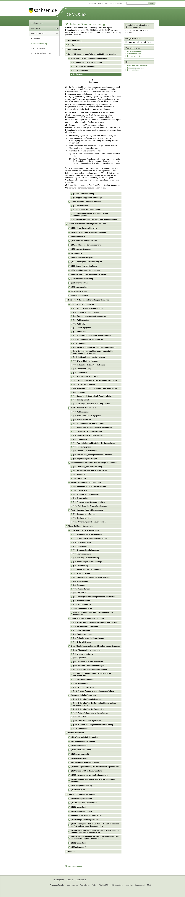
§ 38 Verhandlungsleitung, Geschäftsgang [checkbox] (89, 365)
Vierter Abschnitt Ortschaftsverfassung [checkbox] (86, 482)
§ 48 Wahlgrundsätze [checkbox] (81, 412)
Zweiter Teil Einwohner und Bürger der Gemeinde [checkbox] (87, 224)
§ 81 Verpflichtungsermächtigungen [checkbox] (86, 569)
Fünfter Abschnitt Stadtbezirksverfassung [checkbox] (87, 510)
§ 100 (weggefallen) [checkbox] (80, 683)
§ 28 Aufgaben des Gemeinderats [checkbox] (86, 312)
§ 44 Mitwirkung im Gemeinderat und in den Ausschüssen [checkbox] (95, 388)
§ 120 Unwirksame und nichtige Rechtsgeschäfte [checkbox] (89, 775)
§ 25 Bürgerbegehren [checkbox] (79, 291)
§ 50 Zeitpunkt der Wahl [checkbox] (82, 420)
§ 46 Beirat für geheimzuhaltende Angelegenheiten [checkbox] (92, 396)
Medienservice (72, 885)
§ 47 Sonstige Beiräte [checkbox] (81, 400)
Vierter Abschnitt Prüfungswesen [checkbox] (83, 695)
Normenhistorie (39, 48)
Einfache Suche (38, 34)
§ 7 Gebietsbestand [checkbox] (80, 206)
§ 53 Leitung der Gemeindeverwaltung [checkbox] (87, 431)
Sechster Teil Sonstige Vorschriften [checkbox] (81, 794)
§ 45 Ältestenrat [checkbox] (79, 392)
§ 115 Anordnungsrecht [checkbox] (80, 754)
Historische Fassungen (42, 53)
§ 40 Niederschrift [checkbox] (80, 373)
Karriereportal (140, 885)
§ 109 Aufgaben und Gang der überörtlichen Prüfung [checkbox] (93, 725)
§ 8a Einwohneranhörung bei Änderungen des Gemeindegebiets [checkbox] (90, 215)
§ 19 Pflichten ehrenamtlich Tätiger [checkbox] (84, 266)
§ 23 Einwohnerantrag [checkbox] (79, 283)
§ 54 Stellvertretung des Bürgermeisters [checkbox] (88, 435)
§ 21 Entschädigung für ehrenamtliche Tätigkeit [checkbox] (89, 274)
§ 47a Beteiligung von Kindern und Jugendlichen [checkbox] (91, 404)
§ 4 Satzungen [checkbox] (78, 74)
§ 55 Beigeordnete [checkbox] (80, 439)
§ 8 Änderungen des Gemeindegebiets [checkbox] (88, 210)
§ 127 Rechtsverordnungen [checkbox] (81, 811)
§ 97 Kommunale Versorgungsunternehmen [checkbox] (90, 670)
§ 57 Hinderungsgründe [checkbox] (82, 447)
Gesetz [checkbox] (71, 45)
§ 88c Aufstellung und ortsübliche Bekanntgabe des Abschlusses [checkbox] (93, 613)
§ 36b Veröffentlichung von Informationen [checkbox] (89, 357)
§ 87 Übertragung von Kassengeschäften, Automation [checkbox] (94, 597)
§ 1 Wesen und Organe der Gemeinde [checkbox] (87, 63)
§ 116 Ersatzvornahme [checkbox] (79, 758)
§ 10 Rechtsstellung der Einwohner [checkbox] (84, 228)
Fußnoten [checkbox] (71, 851)
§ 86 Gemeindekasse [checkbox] (81, 593)
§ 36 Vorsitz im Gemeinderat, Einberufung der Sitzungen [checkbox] (94, 347)
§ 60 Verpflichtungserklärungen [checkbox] (85, 459)
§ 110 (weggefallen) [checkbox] (80, 728)
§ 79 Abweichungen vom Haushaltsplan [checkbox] (88, 562)
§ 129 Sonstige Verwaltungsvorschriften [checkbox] (86, 820)
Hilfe (140, 56)
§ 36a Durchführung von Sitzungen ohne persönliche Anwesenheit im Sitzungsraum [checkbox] (93, 352)
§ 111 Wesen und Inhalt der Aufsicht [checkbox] (84, 737)
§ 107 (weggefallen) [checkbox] (80, 717)
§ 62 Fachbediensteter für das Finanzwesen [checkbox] (90, 471)
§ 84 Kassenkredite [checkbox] (80, 581)
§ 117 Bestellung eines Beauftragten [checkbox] (85, 762)
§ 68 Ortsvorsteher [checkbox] (80, 498)
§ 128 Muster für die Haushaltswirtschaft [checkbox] (86, 815)
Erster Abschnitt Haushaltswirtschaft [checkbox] (85, 530)
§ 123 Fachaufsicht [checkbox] (78, 790)
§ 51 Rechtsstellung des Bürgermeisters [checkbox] (88, 424)
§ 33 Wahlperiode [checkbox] (79, 332)
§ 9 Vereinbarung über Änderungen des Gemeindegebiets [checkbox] (95, 220)
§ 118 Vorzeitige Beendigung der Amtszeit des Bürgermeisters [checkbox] (95, 767)
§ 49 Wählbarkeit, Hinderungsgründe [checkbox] (87, 416)
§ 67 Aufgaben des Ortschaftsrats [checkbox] (86, 494)
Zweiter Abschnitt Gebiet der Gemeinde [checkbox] (86, 202)
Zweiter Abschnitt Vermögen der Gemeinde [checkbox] (87, 618)
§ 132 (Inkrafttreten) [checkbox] (78, 847)
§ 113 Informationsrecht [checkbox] (80, 746)
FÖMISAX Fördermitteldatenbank (111, 885)
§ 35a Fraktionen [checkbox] (79, 343)
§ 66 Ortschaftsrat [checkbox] (80, 490)
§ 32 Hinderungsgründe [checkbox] (82, 328)
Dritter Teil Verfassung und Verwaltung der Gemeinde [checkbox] (88, 300)
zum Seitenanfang (74, 866)
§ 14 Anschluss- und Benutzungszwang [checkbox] (86, 245)
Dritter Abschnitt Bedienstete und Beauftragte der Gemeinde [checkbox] (94, 463)
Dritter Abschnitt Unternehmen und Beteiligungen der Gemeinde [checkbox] (95, 646)
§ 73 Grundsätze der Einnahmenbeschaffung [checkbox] (90, 538)
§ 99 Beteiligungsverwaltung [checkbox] (84, 679)
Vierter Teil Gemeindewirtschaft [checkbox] (80, 526)
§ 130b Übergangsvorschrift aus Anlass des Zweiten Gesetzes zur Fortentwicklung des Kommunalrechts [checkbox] (95, 838)
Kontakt (100, 3)
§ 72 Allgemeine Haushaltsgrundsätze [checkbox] (87, 534)
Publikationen (85, 885)
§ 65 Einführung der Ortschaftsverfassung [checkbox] (89, 486)
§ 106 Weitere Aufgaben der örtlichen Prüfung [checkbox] (90, 713)
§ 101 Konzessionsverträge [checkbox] (83, 687)
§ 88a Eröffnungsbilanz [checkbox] (82, 605)
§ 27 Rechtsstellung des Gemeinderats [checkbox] (88, 308)
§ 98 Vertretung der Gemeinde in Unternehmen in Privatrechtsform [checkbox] (92, 675)
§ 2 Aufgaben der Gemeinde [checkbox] (84, 66)
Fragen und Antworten (135, 68)
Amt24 (94, 885)
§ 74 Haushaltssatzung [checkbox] (82, 542)
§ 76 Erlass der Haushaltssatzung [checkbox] (86, 550)
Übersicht (92, 3)
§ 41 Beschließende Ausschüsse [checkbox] (85, 376)
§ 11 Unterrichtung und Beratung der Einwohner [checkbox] (89, 232)
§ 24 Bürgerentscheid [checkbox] (79, 287)
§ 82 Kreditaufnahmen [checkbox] (81, 573)
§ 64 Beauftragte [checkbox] (79, 478)
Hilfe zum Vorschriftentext (137, 65)
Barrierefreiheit (133, 70)
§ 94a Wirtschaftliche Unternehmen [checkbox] (86, 650)
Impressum (109, 3)
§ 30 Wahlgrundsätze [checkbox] (81, 320)
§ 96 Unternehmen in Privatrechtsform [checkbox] (88, 662)
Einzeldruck (132, 56)
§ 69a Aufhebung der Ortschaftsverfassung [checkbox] (90, 506)
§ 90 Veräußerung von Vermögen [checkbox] (85, 626)
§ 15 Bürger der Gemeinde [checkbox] (81, 249)
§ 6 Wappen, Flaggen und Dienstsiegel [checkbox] (87, 198)
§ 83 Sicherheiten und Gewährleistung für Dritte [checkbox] (91, 577)
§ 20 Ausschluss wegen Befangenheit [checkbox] (85, 270)
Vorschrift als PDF (134, 54)
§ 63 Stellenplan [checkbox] (79, 474)
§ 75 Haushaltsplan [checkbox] (80, 546)
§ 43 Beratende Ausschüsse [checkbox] (84, 384)
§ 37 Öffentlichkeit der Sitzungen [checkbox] (85, 361)
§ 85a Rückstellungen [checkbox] (81, 589)
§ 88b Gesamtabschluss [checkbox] (82, 608)
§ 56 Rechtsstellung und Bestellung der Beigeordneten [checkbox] (94, 443)
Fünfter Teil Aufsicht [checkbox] (76, 733)
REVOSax (76, 14)
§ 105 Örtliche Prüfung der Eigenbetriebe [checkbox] (88, 709)
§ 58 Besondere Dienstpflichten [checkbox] (85, 451)
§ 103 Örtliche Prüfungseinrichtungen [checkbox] (87, 699)
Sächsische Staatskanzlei (76, 880)
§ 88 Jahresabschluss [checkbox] (81, 601)
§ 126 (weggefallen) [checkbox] (78, 807)
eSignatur (119, 3)
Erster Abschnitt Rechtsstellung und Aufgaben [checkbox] (89, 58)
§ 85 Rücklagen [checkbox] (79, 585)
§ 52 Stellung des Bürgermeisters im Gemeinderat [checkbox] (92, 427)
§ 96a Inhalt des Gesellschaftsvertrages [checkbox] (88, 666)
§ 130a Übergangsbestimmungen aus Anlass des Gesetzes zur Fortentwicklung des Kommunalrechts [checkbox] (95, 831)
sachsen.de (36, 23)
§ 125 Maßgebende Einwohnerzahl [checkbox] (84, 803)
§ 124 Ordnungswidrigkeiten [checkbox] (81, 799)
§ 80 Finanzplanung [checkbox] (80, 566)
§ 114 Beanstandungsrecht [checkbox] (81, 750)
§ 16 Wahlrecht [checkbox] (76, 253)
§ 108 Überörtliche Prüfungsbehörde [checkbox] (87, 721)
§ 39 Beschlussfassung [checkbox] (82, 369)
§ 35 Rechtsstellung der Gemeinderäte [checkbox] (88, 339)
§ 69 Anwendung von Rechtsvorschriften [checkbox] (89, 502)
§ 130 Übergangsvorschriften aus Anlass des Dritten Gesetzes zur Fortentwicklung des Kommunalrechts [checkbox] (95, 825)
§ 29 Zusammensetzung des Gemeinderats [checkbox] (89, 316)
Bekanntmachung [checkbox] (75, 40)
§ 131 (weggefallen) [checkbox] (78, 843)
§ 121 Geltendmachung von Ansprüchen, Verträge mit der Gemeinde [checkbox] (93, 780)
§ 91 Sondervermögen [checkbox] (81, 630)
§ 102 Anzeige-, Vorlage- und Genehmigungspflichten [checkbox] (93, 691)
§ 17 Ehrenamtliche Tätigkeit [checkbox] (82, 258)
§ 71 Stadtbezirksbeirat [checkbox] (82, 518)
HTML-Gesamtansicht (136, 51)
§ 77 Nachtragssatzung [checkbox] (82, 554)
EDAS (149, 885)
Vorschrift (36, 39)
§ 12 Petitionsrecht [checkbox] (78, 237)
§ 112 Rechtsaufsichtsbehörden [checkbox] (83, 741)
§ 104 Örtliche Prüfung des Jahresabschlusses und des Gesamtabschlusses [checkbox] (94, 704)
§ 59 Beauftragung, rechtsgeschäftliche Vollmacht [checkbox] (92, 455)
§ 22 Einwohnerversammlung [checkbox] (82, 279)
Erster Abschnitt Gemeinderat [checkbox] (82, 304)
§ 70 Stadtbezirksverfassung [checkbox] (84, 514)
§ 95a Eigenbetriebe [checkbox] (80, 658)
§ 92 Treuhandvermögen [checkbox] (82, 634)
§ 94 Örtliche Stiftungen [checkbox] (82, 642)
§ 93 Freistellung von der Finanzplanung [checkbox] (88, 638)
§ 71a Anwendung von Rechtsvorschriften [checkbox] (89, 522)
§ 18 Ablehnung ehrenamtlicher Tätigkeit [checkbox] (86, 262)
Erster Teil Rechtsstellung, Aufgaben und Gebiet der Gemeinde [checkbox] (92, 54)
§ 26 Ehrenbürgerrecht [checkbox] (79, 296)
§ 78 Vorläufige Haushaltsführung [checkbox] (86, 558)
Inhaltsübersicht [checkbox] (74, 50)
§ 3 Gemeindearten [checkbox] (80, 70)
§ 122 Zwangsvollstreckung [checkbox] (81, 786)
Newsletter (129, 885)
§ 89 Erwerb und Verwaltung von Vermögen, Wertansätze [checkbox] (95, 623)
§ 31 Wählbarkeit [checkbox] (79, 324)
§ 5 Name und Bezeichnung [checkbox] (83, 194)
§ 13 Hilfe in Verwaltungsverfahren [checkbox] (84, 241)
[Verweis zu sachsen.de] (44, 10)
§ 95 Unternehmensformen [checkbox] (83, 654)
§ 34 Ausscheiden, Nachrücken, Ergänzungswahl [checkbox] (92, 336)
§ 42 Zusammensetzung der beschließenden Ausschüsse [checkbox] (95, 380)
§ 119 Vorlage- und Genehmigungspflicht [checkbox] (86, 771)
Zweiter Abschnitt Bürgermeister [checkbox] (83, 408)
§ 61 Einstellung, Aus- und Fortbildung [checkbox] (87, 467)
